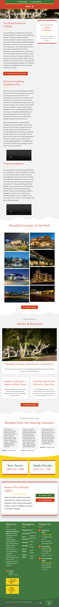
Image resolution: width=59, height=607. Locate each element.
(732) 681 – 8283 (47, 535)
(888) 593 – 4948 (15, 469)
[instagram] (40, 603)
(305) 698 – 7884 (47, 549)
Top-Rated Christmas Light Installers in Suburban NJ (29, 364)
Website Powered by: (27, 602)
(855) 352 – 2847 (42, 469)
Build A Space (9, 603)
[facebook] (38, 603)
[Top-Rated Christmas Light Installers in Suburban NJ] (29, 351)
